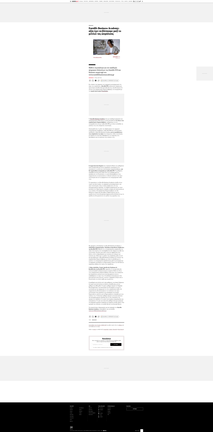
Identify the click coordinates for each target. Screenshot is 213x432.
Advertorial (91, 25)
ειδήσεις (120, 325)
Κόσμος (71, 411)
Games (94, 329)
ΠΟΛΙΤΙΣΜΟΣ (111, 1)
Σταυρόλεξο (106, 329)
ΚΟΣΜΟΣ (96, 1)
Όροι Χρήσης (91, 411)
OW (108, 414)
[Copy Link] (98, 80)
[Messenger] (96, 80)
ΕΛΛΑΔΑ (81, 1)
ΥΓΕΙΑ (122, 1)
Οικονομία (71, 414)
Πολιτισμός (72, 416)
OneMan (109, 411)
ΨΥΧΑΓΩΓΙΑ (117, 1)
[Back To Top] (141, 430)
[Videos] (136, 1)
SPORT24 (109, 409)
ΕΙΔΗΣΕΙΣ (131, 1)
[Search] (142, 1)
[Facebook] (90, 80)
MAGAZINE (106, 1)
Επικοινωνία (91, 414)
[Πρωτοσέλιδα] (134, 1)
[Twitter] (93, 80)
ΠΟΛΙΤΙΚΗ (86, 1)
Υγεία (71, 419)
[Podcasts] (138, 1)
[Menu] (70, 1)
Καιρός (126, 1)
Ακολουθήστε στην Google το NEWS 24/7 (97, 325)
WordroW (115, 329)
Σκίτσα (80, 409)
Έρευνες (71, 421)
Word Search (121, 329)
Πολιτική (71, 409)
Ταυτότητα (90, 409)
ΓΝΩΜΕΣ (101, 1)
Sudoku (110, 329)
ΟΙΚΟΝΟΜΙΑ (91, 1)
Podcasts (80, 411)
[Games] (140, 1)
